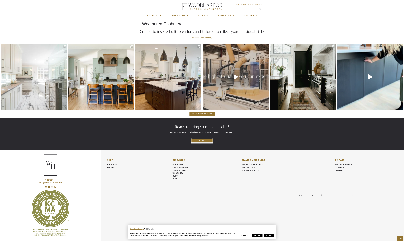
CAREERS (339, 167)
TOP (400, 239)
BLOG (175, 176)
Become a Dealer (250, 170)
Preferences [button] (205, 235)
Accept (269, 235)
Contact (249, 15)
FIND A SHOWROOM (343, 165)
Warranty (178, 173)
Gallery (111, 167)
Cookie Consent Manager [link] (137, 229)
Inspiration (178, 15)
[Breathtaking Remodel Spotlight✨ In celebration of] (34, 77)
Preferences (245, 235)
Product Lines (180, 170)
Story (201, 15)
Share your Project (252, 165)
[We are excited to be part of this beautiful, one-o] (303, 77)
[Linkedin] (52, 187)
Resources (224, 15)
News (175, 179)
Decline (257, 235)
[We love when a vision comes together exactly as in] (370, 77)
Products (153, 15)
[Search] (260, 9)
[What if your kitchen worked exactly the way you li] (168, 77)
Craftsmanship (180, 167)
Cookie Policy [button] (163, 235)
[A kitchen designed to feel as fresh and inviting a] (101, 77)
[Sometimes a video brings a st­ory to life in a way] (236, 77)
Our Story (178, 165)
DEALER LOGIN (248, 167)
